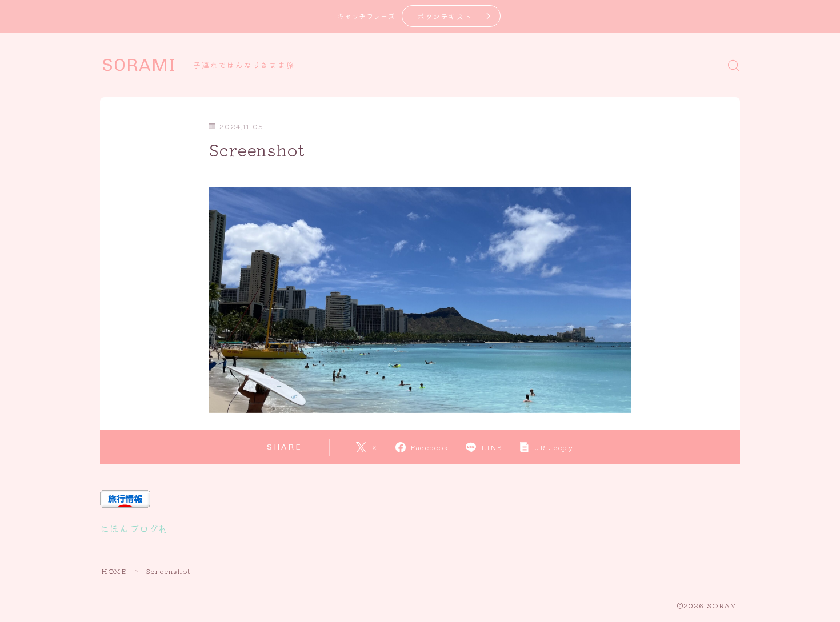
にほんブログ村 (134, 528)
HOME (113, 571)
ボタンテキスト (444, 16)
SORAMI (139, 65)
